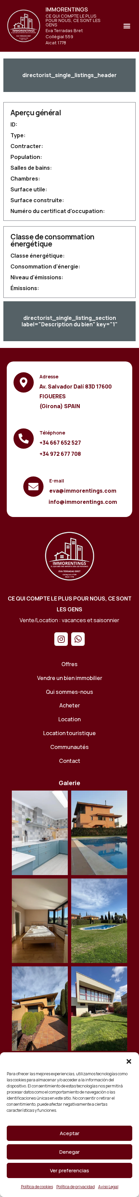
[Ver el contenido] (23, 26)
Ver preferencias (69, 1170)
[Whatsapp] (78, 639)
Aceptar (69, 1133)
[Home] (69, 556)
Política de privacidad (75, 1187)
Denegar (69, 1151)
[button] (129, 1060)
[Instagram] (61, 639)
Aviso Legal (108, 1187)
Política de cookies (37, 1187)
